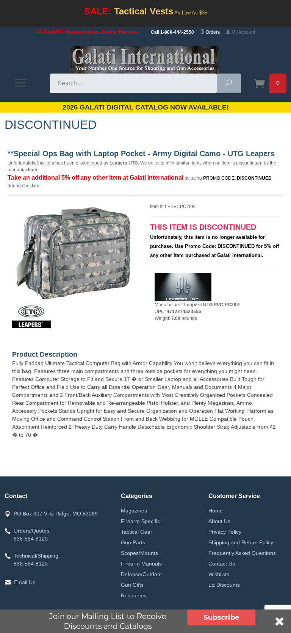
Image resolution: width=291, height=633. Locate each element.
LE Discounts (224, 585)
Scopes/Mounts (139, 553)
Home (215, 511)
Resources (134, 595)
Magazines (134, 511)
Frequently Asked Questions (242, 553)
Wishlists (218, 574)
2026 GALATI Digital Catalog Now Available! (146, 107)
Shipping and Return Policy (240, 542)
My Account (242, 32)
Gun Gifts (132, 585)
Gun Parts (133, 542)
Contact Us (221, 564)
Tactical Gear (136, 532)
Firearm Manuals (141, 564)
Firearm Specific (140, 521)
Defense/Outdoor (141, 574)
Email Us (24, 582)
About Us (219, 521)
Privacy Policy (224, 532)
